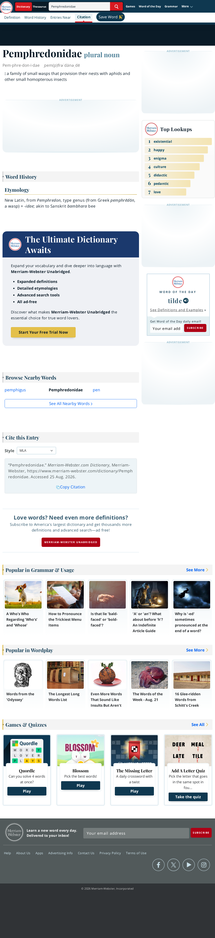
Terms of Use (136, 853)
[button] (187, 6)
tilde (175, 300)
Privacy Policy (111, 853)
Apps (39, 853)
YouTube (188, 865)
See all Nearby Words (69, 403)
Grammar (171, 6)
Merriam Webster (14, 832)
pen (96, 390)
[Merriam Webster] (177, 282)
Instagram (204, 865)
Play (27, 791)
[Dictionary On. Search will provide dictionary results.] (32, 6)
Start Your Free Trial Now (43, 332)
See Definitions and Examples (176, 310)
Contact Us (87, 853)
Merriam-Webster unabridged (70, 542)
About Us (23, 853)
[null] (186, 300)
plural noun (102, 54)
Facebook (158, 865)
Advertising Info (61, 853)
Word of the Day (150, 6)
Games (130, 6)
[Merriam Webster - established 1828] (6, 5)
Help (8, 853)
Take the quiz (188, 796)
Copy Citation (72, 487)
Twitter (173, 865)
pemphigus (15, 390)
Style (9, 450)
